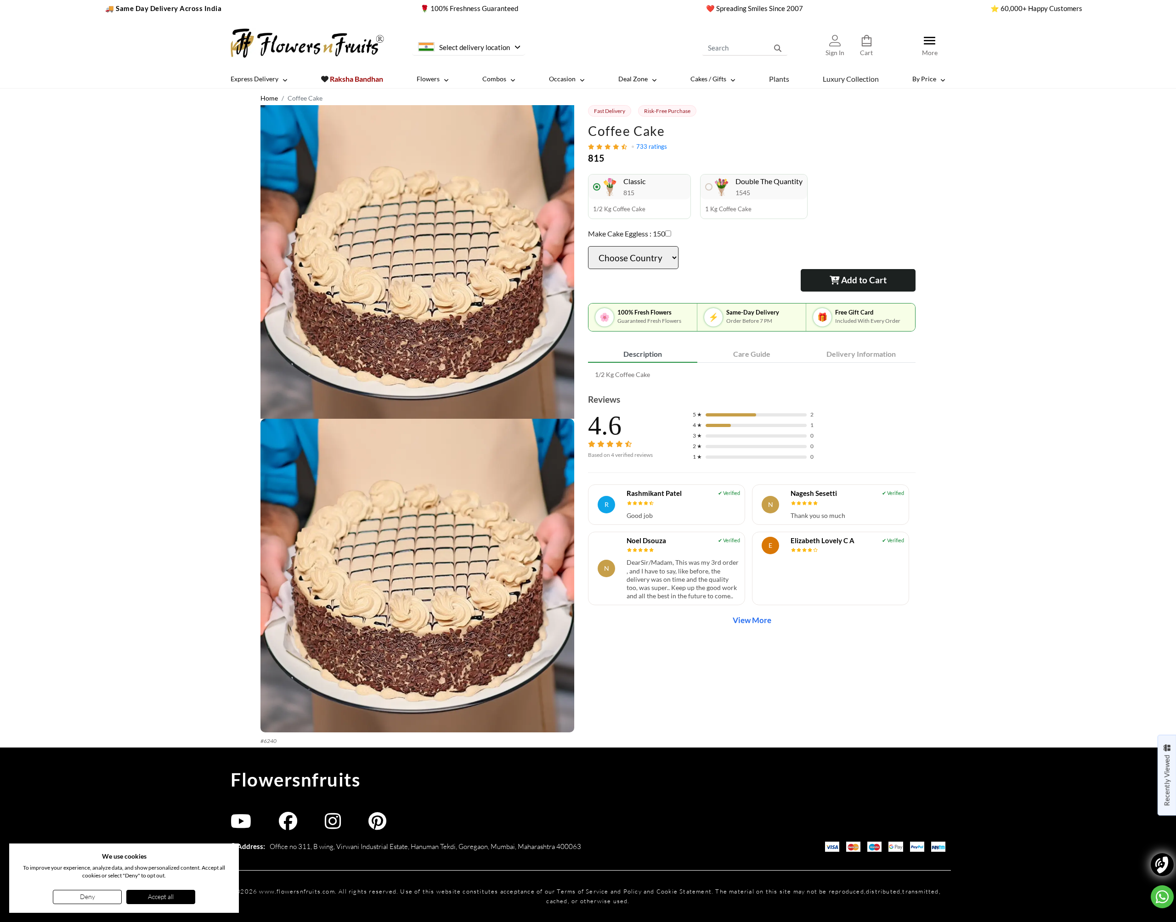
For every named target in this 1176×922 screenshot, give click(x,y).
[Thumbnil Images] (417, 262)
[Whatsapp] (1162, 896)
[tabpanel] (752, 374)
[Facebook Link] (288, 825)
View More (752, 620)
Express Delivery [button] (254, 79)
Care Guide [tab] (751, 353)
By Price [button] (924, 79)
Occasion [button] (562, 79)
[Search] (777, 48)
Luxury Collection (851, 78)
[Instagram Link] (333, 825)
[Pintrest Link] (377, 825)
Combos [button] (494, 79)
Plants (779, 78)
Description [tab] (642, 353)
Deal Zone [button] (633, 79)
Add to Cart (863, 280)
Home (269, 98)
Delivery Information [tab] (861, 353)
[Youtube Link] (241, 825)
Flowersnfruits (295, 780)
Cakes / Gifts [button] (708, 79)
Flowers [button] (428, 79)
